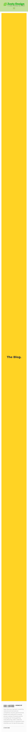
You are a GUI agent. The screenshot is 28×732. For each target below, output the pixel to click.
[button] (14, 8)
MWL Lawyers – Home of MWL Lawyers (13, 706)
